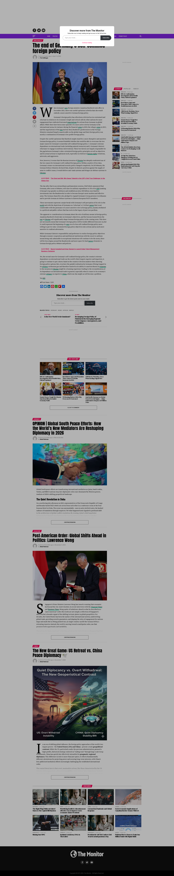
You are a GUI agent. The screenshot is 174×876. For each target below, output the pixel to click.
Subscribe (106, 38)
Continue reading (87, 42)
